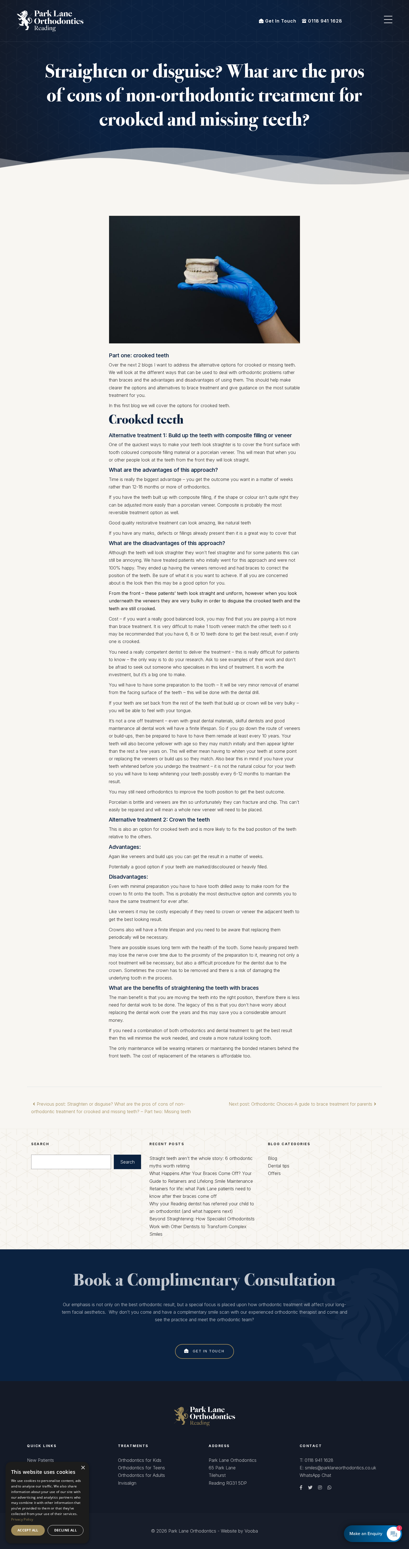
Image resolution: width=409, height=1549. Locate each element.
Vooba (251, 1531)
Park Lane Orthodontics (192, 1531)
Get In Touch (208, 1351)
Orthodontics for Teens (141, 1467)
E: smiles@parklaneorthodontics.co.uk (338, 1467)
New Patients (40, 1460)
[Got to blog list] (204, 1415)
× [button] (83, 1468)
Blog (272, 1158)
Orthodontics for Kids (139, 1460)
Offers (274, 1173)
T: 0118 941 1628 (316, 1460)
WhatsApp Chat (315, 1475)
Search (127, 1162)
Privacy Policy (22, 1519)
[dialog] (47, 1502)
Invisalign (127, 1483)
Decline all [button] (65, 1530)
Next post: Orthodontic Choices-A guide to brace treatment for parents (300, 1104)
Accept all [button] (28, 1530)
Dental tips (278, 1166)
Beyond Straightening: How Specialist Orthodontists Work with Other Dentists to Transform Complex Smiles (202, 1226)
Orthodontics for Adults (141, 1475)
